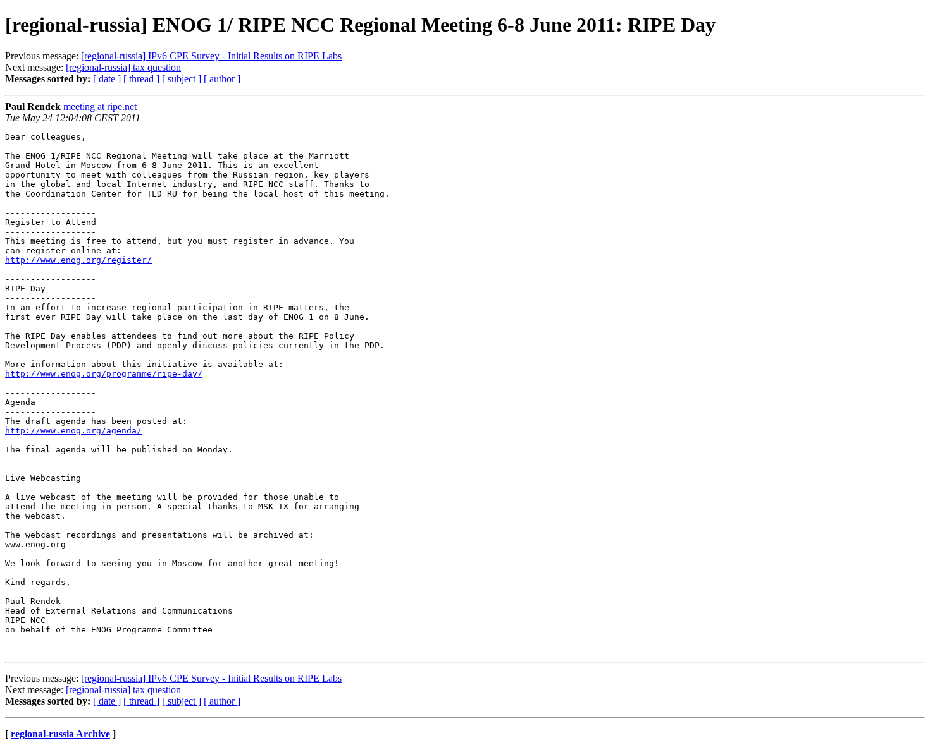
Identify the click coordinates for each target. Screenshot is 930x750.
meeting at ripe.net (100, 106)
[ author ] (222, 78)
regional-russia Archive (60, 734)
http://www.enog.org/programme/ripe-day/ (103, 373)
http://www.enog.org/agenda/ (73, 430)
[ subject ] (181, 78)
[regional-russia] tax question (123, 67)
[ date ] (107, 78)
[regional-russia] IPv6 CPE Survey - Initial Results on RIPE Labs (211, 56)
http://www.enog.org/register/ (78, 260)
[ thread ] (141, 78)
